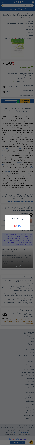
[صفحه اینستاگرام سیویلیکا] (15, 226)
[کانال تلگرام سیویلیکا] (19, 226)
